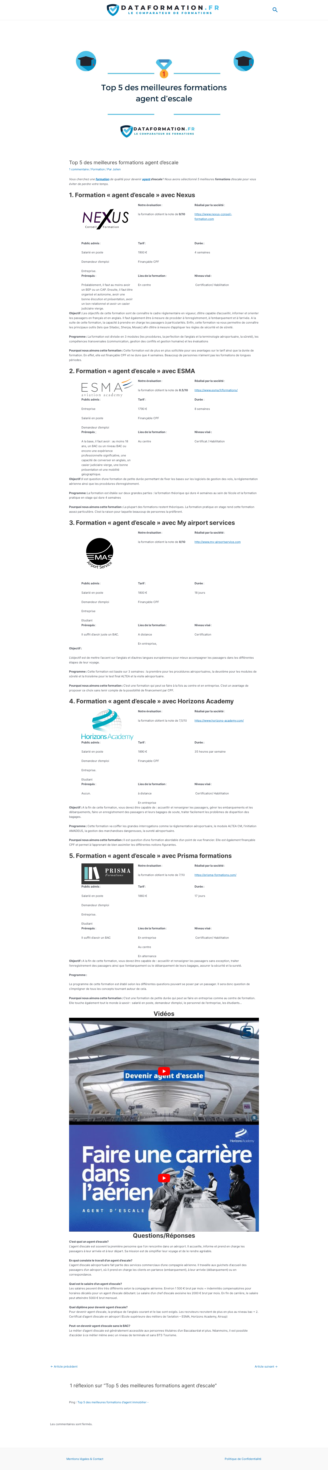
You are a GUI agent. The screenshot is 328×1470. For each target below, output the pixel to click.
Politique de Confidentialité (243, 1459)
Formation (98, 169)
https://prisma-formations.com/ (215, 875)
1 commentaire (79, 169)
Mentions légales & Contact (84, 1459)
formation (102, 179)
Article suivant (266, 1366)
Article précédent (63, 1366)
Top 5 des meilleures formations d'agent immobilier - (113, 1402)
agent (146, 179)
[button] (275, 10)
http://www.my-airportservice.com (218, 542)
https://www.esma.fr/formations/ (216, 390)
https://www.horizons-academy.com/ (219, 720)
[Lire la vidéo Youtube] (164, 1071)
